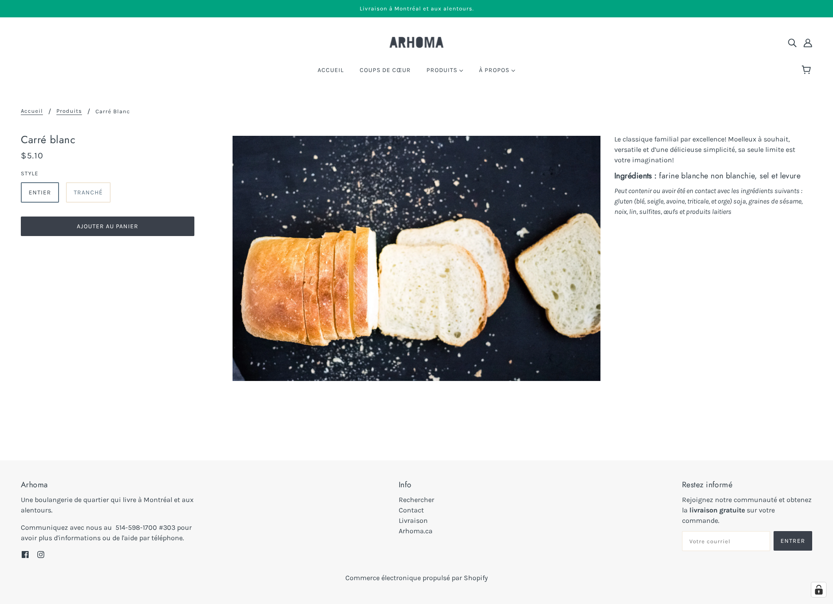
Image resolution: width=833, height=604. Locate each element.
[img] (792, 42)
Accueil (32, 111)
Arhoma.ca (416, 531)
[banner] (416, 41)
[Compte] (808, 42)
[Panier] (807, 70)
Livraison (413, 520)
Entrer (793, 541)
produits (69, 111)
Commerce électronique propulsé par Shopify (416, 578)
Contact (411, 510)
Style (29, 173)
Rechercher (416, 500)
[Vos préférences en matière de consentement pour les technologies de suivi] (818, 589)
